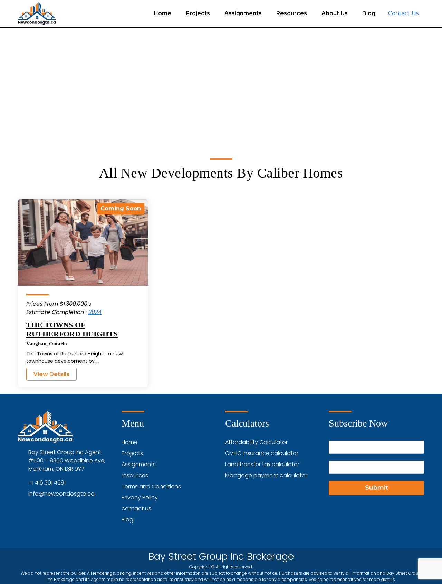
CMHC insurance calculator (261, 453)
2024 (95, 312)
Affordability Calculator (256, 442)
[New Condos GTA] (37, 14)
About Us (334, 13)
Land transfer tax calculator (262, 464)
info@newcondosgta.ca (61, 494)
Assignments (243, 13)
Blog (368, 13)
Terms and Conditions (151, 486)
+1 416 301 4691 (47, 483)
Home (162, 13)
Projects (198, 13)
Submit (376, 487)
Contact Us (403, 13)
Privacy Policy (140, 497)
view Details (51, 374)
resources (135, 475)
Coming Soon (120, 208)
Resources (291, 13)
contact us (136, 509)
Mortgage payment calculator (266, 475)
